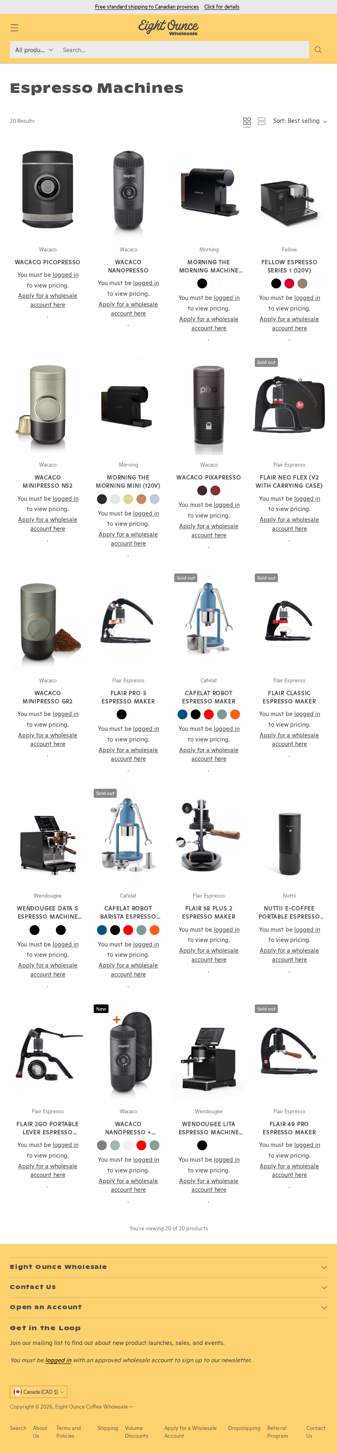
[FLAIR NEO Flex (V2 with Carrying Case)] (289, 405)
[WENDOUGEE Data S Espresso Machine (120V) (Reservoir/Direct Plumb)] (47, 835)
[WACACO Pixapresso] (209, 405)
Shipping (107, 1428)
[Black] (202, 283)
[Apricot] (141, 499)
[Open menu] (14, 27)
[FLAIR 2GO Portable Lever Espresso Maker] (47, 1051)
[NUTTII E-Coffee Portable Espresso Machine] (289, 835)
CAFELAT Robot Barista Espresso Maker (128, 917)
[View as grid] (247, 121)
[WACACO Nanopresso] (128, 189)
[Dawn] (128, 499)
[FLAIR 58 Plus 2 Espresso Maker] (209, 835)
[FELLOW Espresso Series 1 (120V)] (289, 189)
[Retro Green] (222, 714)
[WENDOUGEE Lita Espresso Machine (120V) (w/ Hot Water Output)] (209, 1051)
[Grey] (102, 1145)
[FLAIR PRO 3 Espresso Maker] (128, 620)
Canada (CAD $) (40, 1392)
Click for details (222, 7)
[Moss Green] (154, 1145)
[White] (215, 283)
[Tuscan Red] (215, 490)
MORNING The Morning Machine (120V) (209, 270)
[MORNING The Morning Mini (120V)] (128, 405)
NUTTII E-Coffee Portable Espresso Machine (289, 917)
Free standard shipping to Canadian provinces (147, 6)
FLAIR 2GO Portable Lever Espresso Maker (47, 1132)
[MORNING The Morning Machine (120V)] (209, 189)
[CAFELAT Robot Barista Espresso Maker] (128, 835)
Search (18, 1428)
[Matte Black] (196, 714)
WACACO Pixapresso (208, 477)
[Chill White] (128, 1145)
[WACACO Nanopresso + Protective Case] (128, 1051)
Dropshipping (244, 1428)
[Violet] (154, 499)
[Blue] (182, 714)
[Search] (318, 49)
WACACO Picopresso (48, 262)
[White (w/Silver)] (48, 930)
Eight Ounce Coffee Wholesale (91, 1406)
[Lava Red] (141, 1145)
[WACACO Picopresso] (47, 189)
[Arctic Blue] (115, 1145)
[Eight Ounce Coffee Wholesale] (168, 27)
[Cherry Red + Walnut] (289, 283)
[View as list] (262, 121)
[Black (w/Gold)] (34, 930)
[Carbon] (102, 499)
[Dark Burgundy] (202, 490)
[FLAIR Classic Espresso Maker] (289, 620)
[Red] (209, 714)
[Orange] (235, 714)
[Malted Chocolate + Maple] (302, 283)
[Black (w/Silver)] (61, 930)
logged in (58, 1360)
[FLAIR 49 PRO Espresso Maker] (289, 1051)
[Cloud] (115, 499)
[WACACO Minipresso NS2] (47, 405)
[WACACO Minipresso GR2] (47, 620)
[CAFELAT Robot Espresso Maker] (209, 620)
